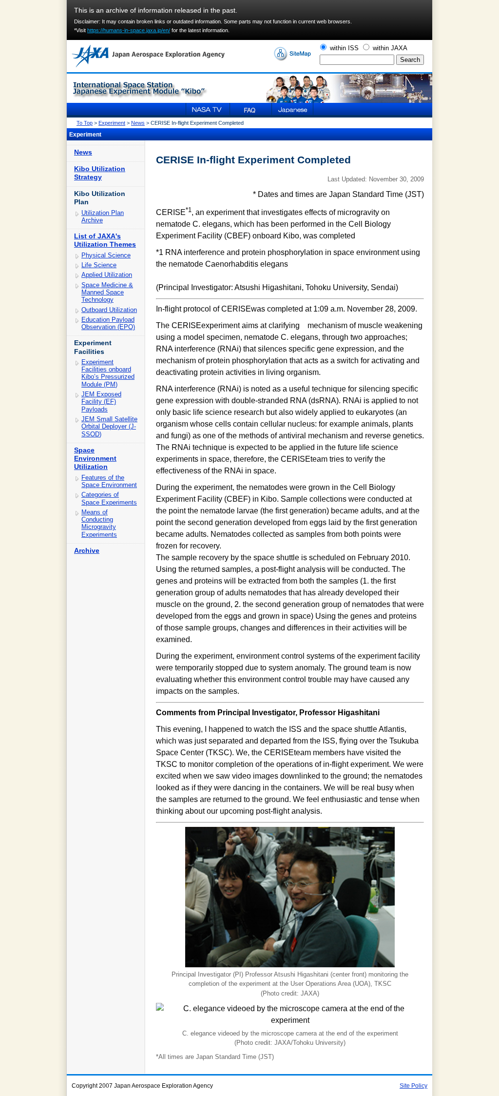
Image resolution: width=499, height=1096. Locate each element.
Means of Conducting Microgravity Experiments (99, 523)
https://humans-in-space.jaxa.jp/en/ (128, 30)
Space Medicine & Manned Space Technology (107, 292)
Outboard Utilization (109, 309)
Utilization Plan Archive (102, 216)
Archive (86, 550)
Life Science (98, 265)
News (138, 123)
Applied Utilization (106, 274)
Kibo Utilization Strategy (99, 173)
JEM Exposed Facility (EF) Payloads (101, 402)
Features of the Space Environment (109, 481)
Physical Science (106, 255)
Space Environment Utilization (95, 458)
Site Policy (413, 1085)
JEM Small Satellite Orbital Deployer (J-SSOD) (109, 426)
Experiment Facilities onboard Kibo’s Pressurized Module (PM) (107, 373)
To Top (85, 123)
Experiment (111, 123)
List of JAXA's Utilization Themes (105, 240)
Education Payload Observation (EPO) (108, 323)
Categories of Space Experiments (109, 498)
